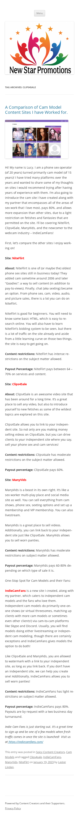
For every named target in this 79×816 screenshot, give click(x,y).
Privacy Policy (13, 808)
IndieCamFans (52, 757)
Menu (39, 13)
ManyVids (11, 762)
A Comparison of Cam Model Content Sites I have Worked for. (36, 109)
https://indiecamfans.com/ (25, 742)
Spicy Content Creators (50, 752)
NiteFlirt (24, 762)
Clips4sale (36, 757)
